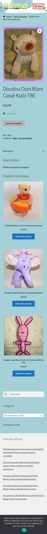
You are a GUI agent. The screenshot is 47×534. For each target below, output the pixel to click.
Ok (24, 530)
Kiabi (15, 138)
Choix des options (23, 236)
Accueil (9, 16)
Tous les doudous (20, 16)
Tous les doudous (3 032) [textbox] (22, 415)
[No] (43, 524)
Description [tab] (8, 151)
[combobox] (23, 415)
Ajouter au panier (14, 123)
